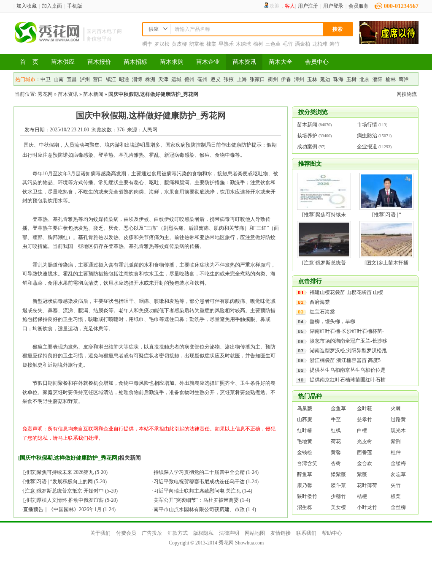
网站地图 (255, 533)
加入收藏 (26, 6)
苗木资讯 (244, 62)
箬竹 (334, 44)
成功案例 (307, 147)
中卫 (45, 79)
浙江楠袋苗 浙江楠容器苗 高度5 (345, 360)
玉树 (351, 79)
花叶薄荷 (367, 485)
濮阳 (378, 79)
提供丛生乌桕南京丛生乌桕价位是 (348, 370)
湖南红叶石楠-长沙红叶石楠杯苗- (347, 331)
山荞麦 (304, 419)
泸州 (85, 79)
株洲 (150, 79)
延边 (325, 79)
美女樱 (338, 507)
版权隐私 (203, 533)
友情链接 (280, 533)
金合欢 (364, 463)
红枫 (336, 430)
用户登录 (333, 6)
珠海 (338, 79)
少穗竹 (338, 496)
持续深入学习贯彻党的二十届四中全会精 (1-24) (206, 472)
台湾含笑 (307, 463)
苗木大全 (280, 62)
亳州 (202, 79)
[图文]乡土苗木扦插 (386, 263)
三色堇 (273, 44)
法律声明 (229, 533)
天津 (163, 79)
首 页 (29, 62)
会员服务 (358, 6)
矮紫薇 (338, 474)
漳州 (299, 79)
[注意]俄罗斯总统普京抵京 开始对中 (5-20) (70, 491)
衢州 (273, 79)
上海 (242, 79)
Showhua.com (249, 543)
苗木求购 (172, 62)
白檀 (362, 430)
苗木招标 (135, 62)
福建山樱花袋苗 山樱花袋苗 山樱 (346, 292)
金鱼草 (338, 408)
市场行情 (367, 125)
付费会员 (126, 533)
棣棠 (211, 44)
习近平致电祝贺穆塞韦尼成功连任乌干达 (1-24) (206, 481)
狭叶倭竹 (307, 496)
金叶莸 (364, 408)
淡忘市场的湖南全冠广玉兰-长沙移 (348, 341)
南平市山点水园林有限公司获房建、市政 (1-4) (205, 509)
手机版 (74, 6)
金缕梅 (398, 463)
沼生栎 (304, 507)
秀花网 (45, 94)
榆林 (391, 79)
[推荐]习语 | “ (386, 215)
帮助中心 (332, 533)
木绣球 (243, 44)
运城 (176, 79)
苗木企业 (208, 62)
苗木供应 (63, 62)
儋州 (189, 79)
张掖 (229, 79)
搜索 (337, 29)
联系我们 (306, 533)
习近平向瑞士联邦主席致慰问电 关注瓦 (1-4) (203, 491)
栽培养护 (307, 136)
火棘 (396, 408)
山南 (59, 79)
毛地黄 (304, 441)
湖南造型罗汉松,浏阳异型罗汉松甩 (348, 351)
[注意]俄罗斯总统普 (324, 263)
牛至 (336, 419)
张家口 (257, 79)
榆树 (258, 44)
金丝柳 (398, 507)
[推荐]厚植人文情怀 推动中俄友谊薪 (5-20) (70, 500)
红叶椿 (304, 430)
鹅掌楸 (196, 44)
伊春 (286, 79)
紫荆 (396, 441)
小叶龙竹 (367, 507)
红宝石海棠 (322, 312)
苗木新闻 (93, 94)
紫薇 (362, 474)
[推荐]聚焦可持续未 (324, 215)
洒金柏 (302, 44)
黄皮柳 (179, 44)
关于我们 (100, 533)
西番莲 (364, 452)
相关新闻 (130, 458)
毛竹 (288, 44)
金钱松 (304, 452)
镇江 (111, 79)
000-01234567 (401, 6)
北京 (364, 79)
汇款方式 (177, 533)
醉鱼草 (304, 474)
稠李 (147, 44)
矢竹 (396, 485)
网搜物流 (407, 94)
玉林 (312, 79)
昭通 (124, 79)
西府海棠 (320, 302)
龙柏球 (319, 44)
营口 (98, 79)
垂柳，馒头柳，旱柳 (332, 321)
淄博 (137, 79)
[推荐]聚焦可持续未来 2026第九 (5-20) (65, 472)
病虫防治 (367, 136)
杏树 (336, 463)
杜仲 (396, 452)
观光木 (398, 430)
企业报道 (367, 147)
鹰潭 (404, 79)
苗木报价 (99, 62)
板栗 (396, 496)
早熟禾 (226, 44)
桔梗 (362, 496)
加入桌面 (52, 6)
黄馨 (336, 452)
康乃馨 (304, 485)
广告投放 (152, 533)
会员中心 (317, 62)
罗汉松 (162, 44)
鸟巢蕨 (304, 408)
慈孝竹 (364, 419)
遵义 (216, 79)
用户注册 (308, 6)
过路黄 (398, 419)
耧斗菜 (338, 485)
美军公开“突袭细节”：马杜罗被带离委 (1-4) (202, 500)
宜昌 (72, 79)
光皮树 (364, 441)
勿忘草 (398, 474)
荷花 (336, 441)
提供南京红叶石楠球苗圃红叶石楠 (348, 380)
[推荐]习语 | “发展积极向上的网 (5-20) (65, 481)
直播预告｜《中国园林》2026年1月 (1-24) (69, 509)
